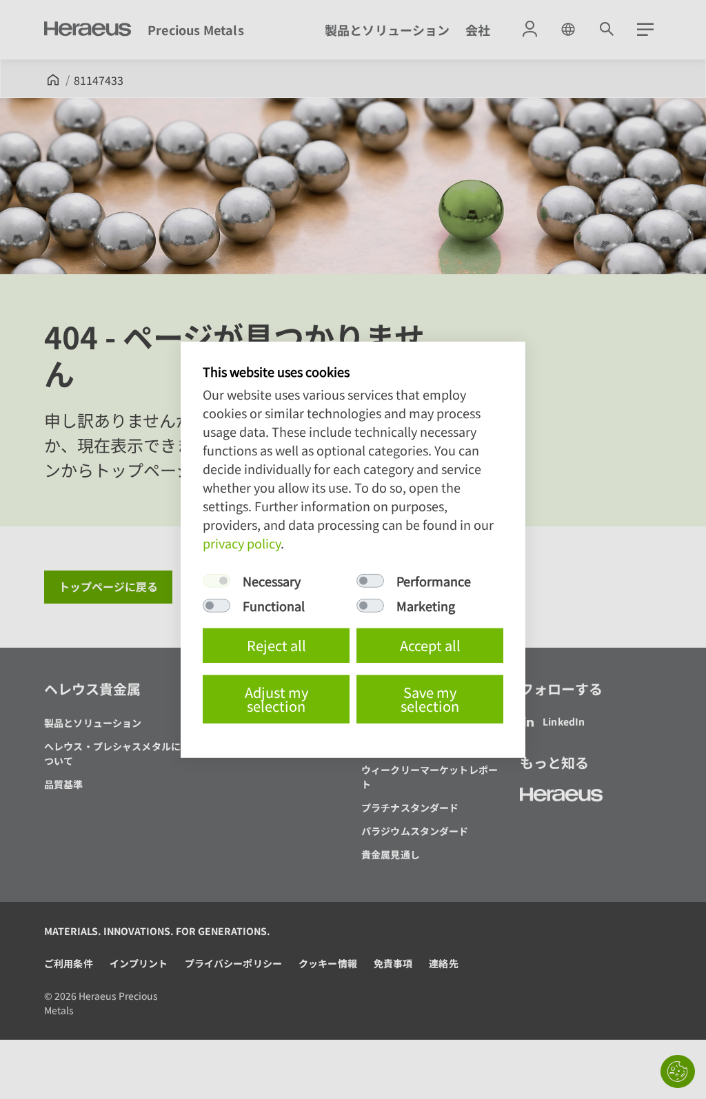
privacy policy (242, 543)
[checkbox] (216, 581)
